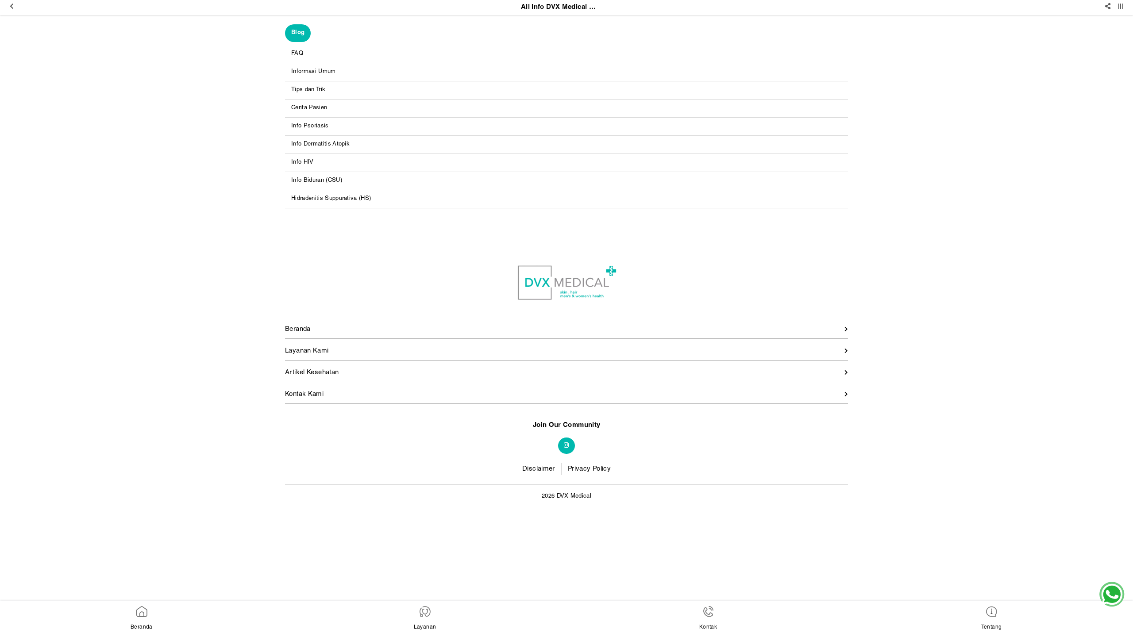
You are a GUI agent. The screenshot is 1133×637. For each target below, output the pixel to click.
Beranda (298, 329)
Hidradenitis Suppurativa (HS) (331, 199)
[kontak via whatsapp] (1112, 594)
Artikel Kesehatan (312, 372)
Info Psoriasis (310, 126)
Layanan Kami (307, 351)
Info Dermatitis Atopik (320, 144)
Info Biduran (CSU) (316, 181)
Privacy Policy (589, 469)
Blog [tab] (297, 33)
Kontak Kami (304, 394)
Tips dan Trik (308, 90)
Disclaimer (538, 469)
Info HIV (302, 162)
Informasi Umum (313, 72)
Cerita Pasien (309, 108)
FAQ (297, 54)
